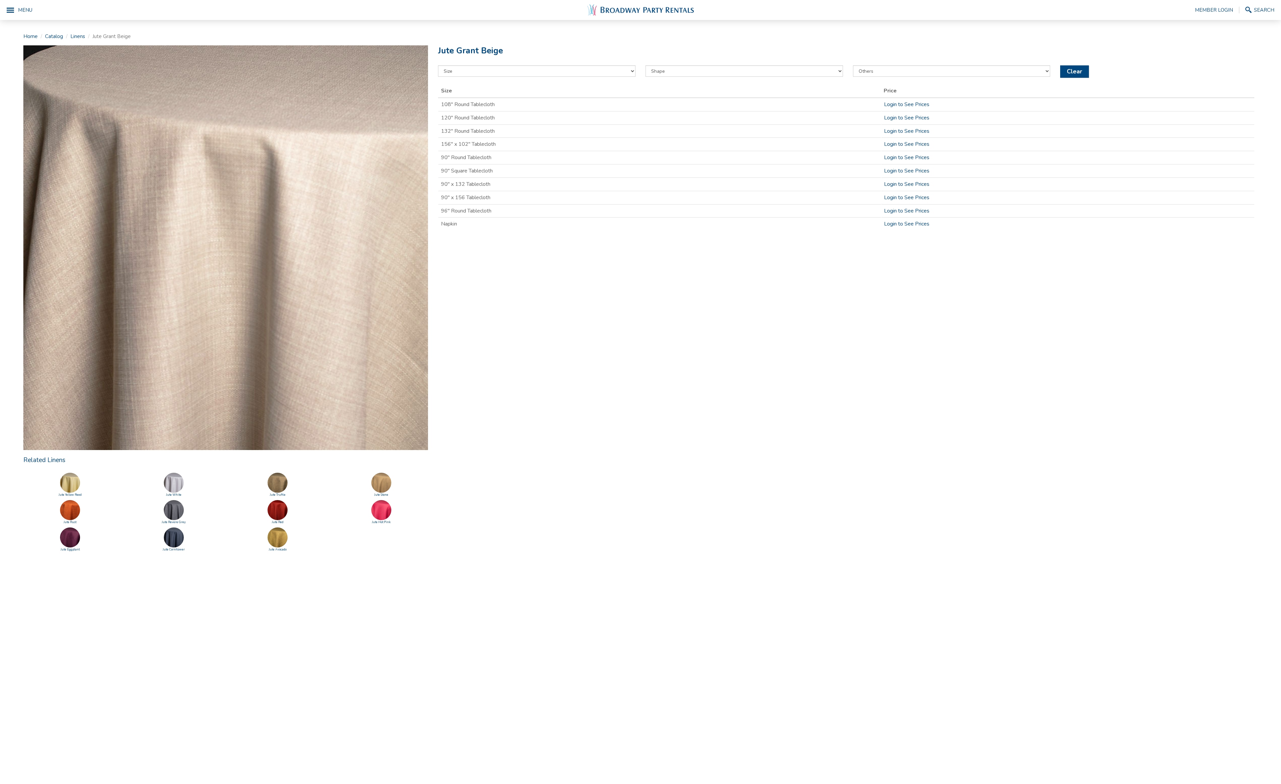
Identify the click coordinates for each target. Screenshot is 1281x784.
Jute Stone (381, 495)
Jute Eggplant (70, 549)
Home (30, 36)
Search (1264, 10)
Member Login (1214, 10)
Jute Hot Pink (381, 522)
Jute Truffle (278, 495)
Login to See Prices (906, 104)
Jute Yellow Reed (70, 495)
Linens (77, 36)
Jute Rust (70, 522)
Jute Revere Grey (174, 522)
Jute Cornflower (174, 549)
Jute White (173, 495)
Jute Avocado (278, 549)
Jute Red (278, 522)
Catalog (54, 36)
